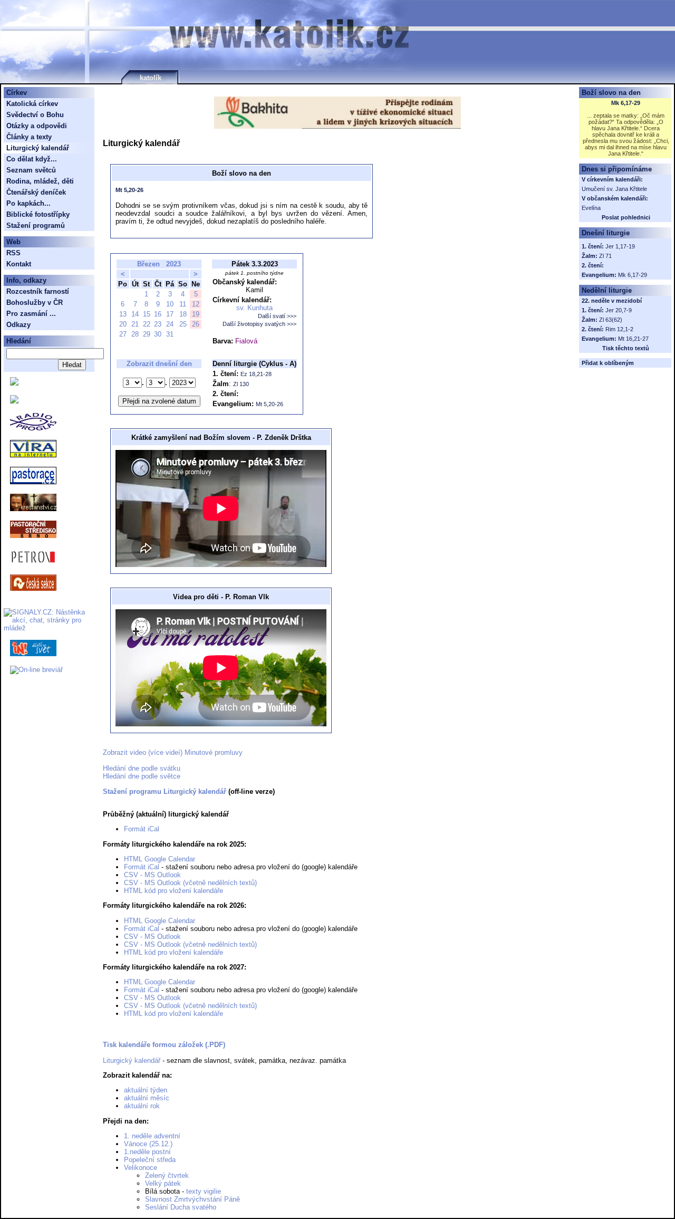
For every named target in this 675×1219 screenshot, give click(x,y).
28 (135, 334)
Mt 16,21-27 (633, 338)
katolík (150, 78)
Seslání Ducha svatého (180, 1207)
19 (195, 314)
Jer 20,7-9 (618, 310)
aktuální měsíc (146, 1098)
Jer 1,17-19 (620, 246)
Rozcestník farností (37, 291)
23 (157, 324)
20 (123, 324)
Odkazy (18, 325)
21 (135, 324)
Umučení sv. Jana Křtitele (614, 189)
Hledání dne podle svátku (141, 768)
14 (135, 314)
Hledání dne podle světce (141, 776)
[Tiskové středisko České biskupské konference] (14, 401)
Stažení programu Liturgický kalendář (164, 791)
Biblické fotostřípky (38, 214)
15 (146, 314)
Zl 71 (605, 256)
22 (146, 324)
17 (169, 314)
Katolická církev (32, 104)
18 (183, 314)
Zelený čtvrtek (167, 1175)
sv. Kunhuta (254, 308)
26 (195, 324)
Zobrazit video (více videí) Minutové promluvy (173, 752)
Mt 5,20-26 (129, 190)
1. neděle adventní (152, 1136)
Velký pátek (163, 1183)
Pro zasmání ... (31, 314)
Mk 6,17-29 (625, 103)
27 (123, 334)
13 (123, 314)
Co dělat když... (31, 159)
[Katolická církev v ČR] (14, 383)
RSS (13, 253)
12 (195, 304)
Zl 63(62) (610, 319)
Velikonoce (140, 1168)
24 (169, 324)
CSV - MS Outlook (152, 875)
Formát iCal (141, 829)
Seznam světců (31, 170)
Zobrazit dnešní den (159, 364)
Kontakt (18, 264)
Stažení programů (35, 225)
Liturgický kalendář (131, 1060)
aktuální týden (145, 1090)
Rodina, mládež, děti (40, 181)
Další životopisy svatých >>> (259, 324)
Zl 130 (241, 384)
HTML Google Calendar (159, 859)
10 (169, 304)
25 (183, 324)
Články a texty (29, 137)
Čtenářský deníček (36, 192)
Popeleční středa (150, 1160)
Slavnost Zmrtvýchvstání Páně (192, 1199)
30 (157, 334)
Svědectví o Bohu (35, 115)
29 (146, 334)
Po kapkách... (28, 203)
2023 (173, 264)
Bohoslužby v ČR (34, 302)
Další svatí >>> (277, 316)
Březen (148, 264)
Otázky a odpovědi (36, 126)
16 (157, 314)
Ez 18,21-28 (256, 374)
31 (169, 334)
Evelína (591, 208)
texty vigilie (203, 1191)
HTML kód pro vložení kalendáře (173, 891)
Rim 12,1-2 (619, 329)
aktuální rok (142, 1106)
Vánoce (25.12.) (148, 1144)
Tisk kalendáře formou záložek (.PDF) (164, 1045)
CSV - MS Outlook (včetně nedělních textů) (190, 883)
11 (182, 304)
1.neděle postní (147, 1152)
